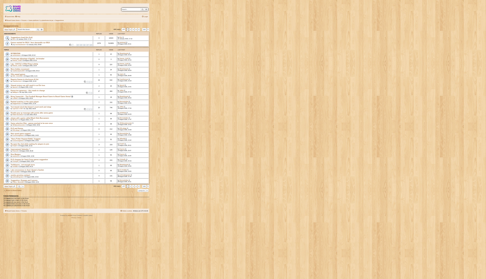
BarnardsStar (124, 101)
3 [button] (133, 29)
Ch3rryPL (16, 161)
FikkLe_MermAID (18, 182)
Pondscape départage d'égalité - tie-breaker (27, 59)
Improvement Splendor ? (20, 149)
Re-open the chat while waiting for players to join (30, 144)
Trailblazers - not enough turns (23, 165)
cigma (122, 74)
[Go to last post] (123, 37)
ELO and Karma (17, 128)
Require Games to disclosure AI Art (24, 79)
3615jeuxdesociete (19, 125)
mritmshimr (16, 55)
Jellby (122, 90)
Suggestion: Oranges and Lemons (24, 180)
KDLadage (16, 130)
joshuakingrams (18, 177)
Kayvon (122, 149)
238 (91, 45)
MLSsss (15, 120)
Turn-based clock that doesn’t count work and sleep (31, 107)
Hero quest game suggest (21, 134)
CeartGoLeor (17, 81)
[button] (123, 29)
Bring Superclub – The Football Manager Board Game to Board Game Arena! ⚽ (42, 96)
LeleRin (15, 98)
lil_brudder (16, 171)
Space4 (15, 87)
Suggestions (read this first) (21, 37)
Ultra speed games (18, 74)
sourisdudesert (20, 44)
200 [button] (144, 29)
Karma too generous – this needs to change (28, 91)
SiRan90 (122, 138)
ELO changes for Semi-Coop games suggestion (29, 160)
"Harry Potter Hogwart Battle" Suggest (25, 139)
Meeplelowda (124, 53)
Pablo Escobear (18, 114)
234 (78, 45)
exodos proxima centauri (20, 175)
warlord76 (16, 156)
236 (84, 45)
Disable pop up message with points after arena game (32, 113)
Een (14, 39)
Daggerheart (17, 103)
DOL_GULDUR (17, 76)
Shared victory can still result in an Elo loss (28, 85)
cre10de (15, 166)
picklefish (123, 112)
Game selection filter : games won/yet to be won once (32, 123)
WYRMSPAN (15, 53)
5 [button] (138, 29)
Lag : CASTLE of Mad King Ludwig (24, 64)
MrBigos (15, 92)
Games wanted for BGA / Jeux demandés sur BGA (30, 43)
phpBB (70, 215)
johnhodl (123, 42)
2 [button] (130, 29)
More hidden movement (20, 69)
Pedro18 (15, 151)
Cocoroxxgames (18, 135)
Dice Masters (16, 154)
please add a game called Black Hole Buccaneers (30, 118)
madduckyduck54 (18, 71)
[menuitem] (17, 16)
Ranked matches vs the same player (25, 102)
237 (87, 45)
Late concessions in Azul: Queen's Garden (27, 170)
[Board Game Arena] (15, 8)
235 (81, 45)
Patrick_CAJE (17, 60)
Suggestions (10, 26)
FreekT (15, 145)
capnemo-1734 (17, 108)
